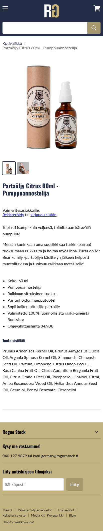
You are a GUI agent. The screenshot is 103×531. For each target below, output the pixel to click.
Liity (74, 484)
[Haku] (93, 28)
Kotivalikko (12, 43)
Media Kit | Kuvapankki (47, 515)
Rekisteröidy (13, 214)
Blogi (72, 515)
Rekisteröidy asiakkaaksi (35, 510)
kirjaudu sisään (43, 214)
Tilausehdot (66, 510)
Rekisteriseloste (14, 515)
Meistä (7, 510)
